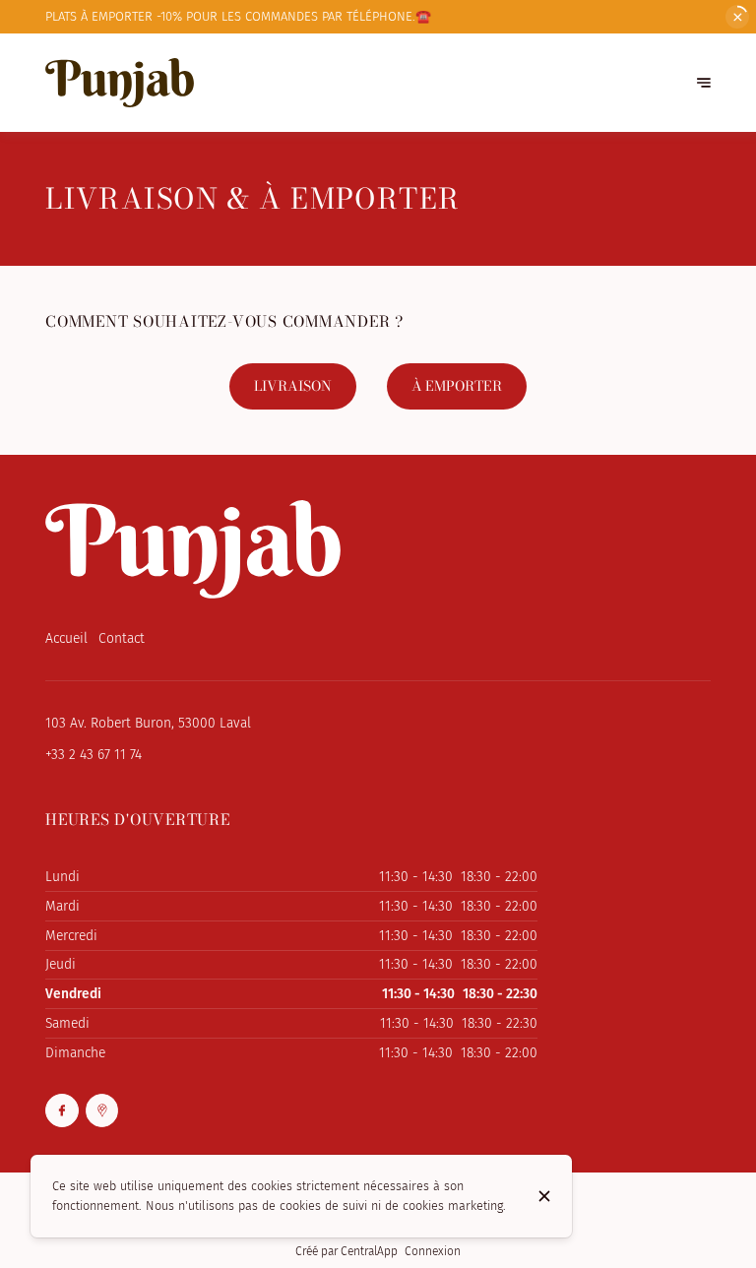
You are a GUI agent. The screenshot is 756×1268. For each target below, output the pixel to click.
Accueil (66, 638)
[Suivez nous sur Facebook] (62, 1110)
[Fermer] (544, 1196)
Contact (121, 638)
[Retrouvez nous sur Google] (102, 1110)
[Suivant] (704, 84)
